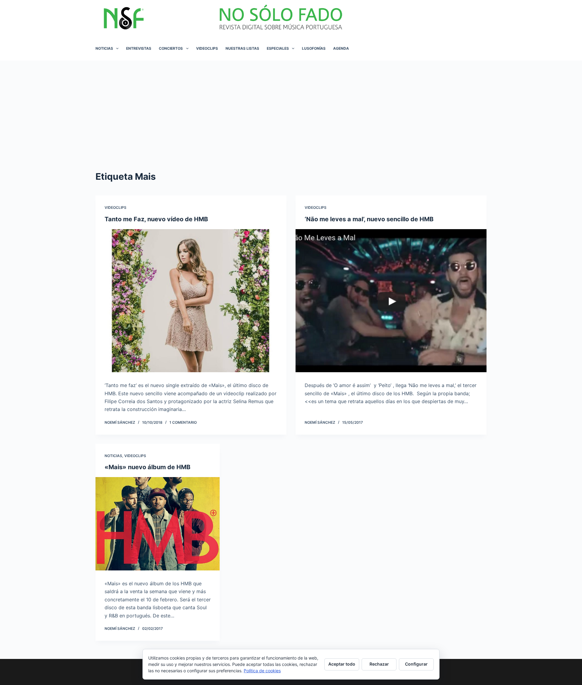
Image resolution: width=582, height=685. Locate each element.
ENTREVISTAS (138, 48)
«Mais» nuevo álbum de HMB (147, 467)
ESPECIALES (278, 48)
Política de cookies (262, 670)
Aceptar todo (341, 664)
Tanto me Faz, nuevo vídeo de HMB (156, 219)
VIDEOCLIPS (207, 48)
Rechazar (379, 664)
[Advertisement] (291, 106)
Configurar (416, 664)
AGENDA (341, 48)
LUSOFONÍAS (314, 48)
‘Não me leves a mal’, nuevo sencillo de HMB (369, 219)
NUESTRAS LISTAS (242, 48)
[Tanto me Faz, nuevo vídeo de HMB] (190, 301)
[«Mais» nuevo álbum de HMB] (157, 523)
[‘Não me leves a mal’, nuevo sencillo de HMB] (391, 301)
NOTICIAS (104, 48)
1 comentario (183, 422)
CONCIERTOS (171, 48)
